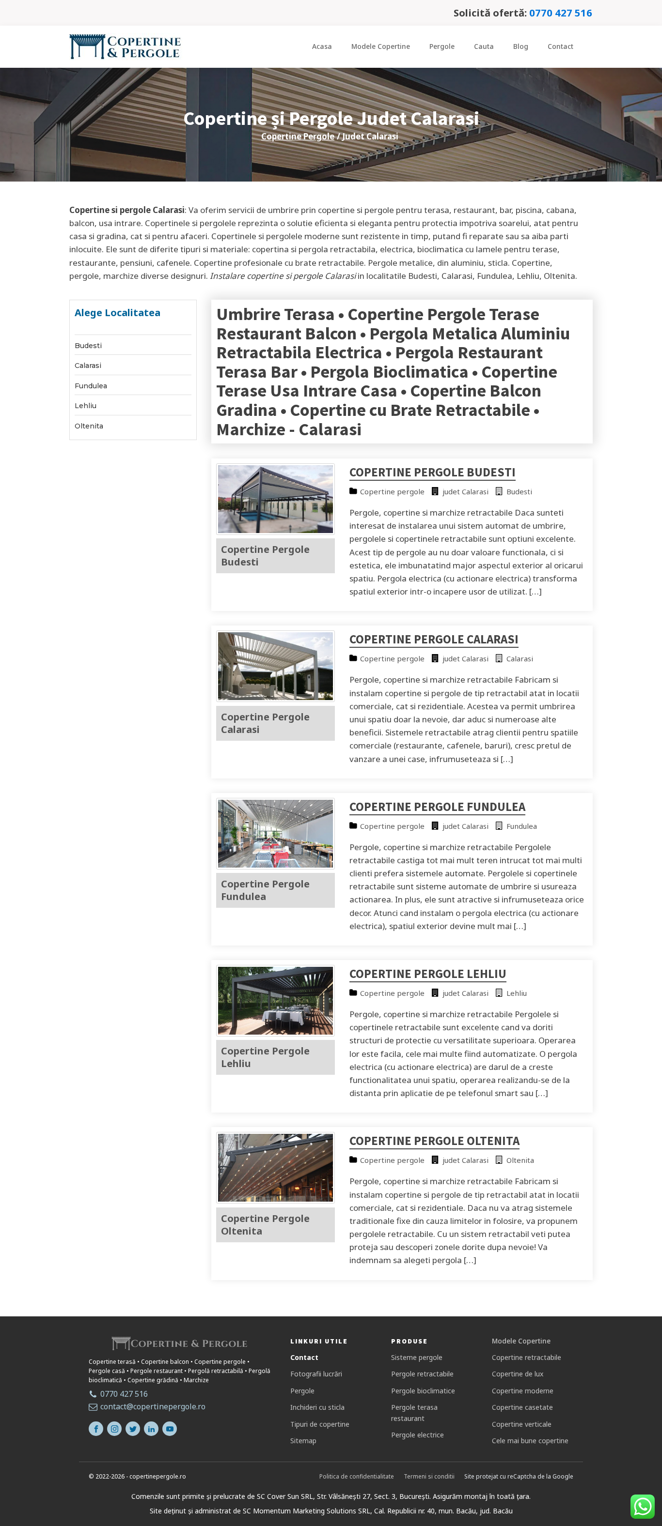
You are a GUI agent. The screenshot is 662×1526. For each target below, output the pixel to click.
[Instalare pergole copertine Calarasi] (275, 698)
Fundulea (91, 386)
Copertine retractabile (526, 1357)
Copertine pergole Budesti (432, 472)
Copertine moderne (522, 1390)
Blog (520, 46)
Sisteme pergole (416, 1357)
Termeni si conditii (429, 1476)
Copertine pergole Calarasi (434, 639)
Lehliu (85, 406)
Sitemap (303, 1440)
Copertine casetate (522, 1407)
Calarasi (88, 365)
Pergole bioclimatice (423, 1390)
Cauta (484, 46)
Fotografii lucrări (316, 1373)
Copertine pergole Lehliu (427, 973)
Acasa (322, 46)
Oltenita (89, 426)
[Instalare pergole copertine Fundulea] (275, 866)
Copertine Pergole (297, 136)
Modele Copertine (380, 46)
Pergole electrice (417, 1434)
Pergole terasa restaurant (414, 1412)
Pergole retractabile (422, 1373)
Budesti (88, 346)
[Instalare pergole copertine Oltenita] (275, 1200)
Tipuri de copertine (319, 1424)
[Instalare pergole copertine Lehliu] (275, 1033)
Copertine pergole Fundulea (437, 806)
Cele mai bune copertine (530, 1440)
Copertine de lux (517, 1373)
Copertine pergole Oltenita (434, 1140)
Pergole (442, 46)
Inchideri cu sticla (317, 1407)
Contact (560, 46)
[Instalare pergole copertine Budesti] (275, 531)
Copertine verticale (522, 1424)
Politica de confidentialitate (356, 1476)
